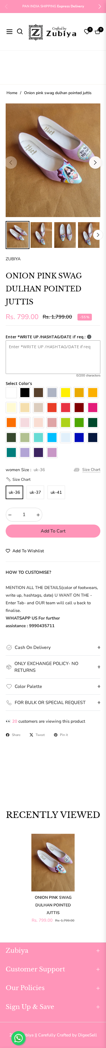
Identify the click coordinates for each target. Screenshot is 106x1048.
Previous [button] (11, 162)
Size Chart (91, 469)
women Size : (25, 470)
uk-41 (56, 492)
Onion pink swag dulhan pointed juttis (53, 905)
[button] (100, 6)
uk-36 (14, 492)
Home (12, 93)
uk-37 (35, 492)
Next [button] (95, 162)
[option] (53, 160)
